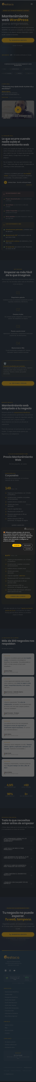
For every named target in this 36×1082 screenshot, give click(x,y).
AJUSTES (28, 549)
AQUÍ (12, 541)
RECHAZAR (27, 545)
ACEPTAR (16, 545)
